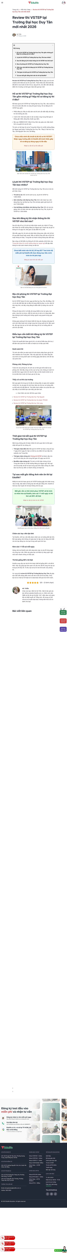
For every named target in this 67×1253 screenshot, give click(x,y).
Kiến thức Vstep (25, 9)
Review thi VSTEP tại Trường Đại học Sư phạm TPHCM (30, 400)
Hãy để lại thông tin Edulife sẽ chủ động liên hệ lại (18, 1119)
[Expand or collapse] (53, 45)
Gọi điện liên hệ (12, 1122)
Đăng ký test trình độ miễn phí (33, 259)
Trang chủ (15, 9)
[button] (14, 1089)
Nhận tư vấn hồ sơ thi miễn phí (33, 146)
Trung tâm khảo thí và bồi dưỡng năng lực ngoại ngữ (28, 243)
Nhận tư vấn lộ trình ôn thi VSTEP (33, 500)
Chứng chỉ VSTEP (36, 456)
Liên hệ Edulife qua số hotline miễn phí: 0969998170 (18, 1124)
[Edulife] (33, 2)
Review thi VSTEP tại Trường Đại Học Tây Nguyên (29, 397)
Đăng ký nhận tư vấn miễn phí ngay (19, 1117)
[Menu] (2, 3)
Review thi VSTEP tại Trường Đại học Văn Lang (28, 403)
